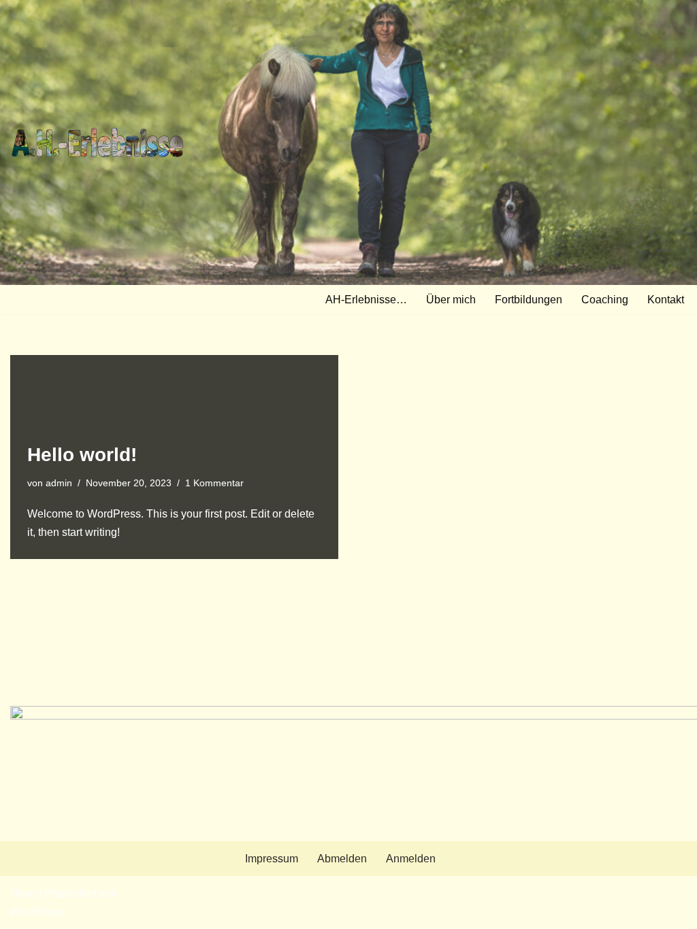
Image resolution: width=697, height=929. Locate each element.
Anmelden (411, 858)
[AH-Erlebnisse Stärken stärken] (97, 142)
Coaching (604, 299)
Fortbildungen (528, 299)
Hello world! (82, 454)
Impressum (271, 858)
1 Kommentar (214, 482)
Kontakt (665, 299)
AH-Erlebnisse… (366, 299)
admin (59, 482)
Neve (23, 893)
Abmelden (342, 858)
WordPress (37, 911)
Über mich (451, 299)
